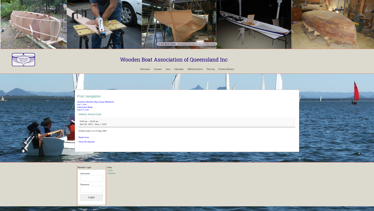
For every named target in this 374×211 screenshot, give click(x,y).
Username (85, 173)
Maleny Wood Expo (90, 114)
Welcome (145, 69)
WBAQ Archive (195, 69)
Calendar (179, 69)
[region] (187, 24)
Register (111, 173)
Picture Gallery (226, 69)
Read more (84, 137)
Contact (158, 69)
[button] (4, 24)
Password (84, 184)
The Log (210, 69)
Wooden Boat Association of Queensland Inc (174, 59)
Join (168, 69)
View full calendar (87, 142)
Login (110, 170)
